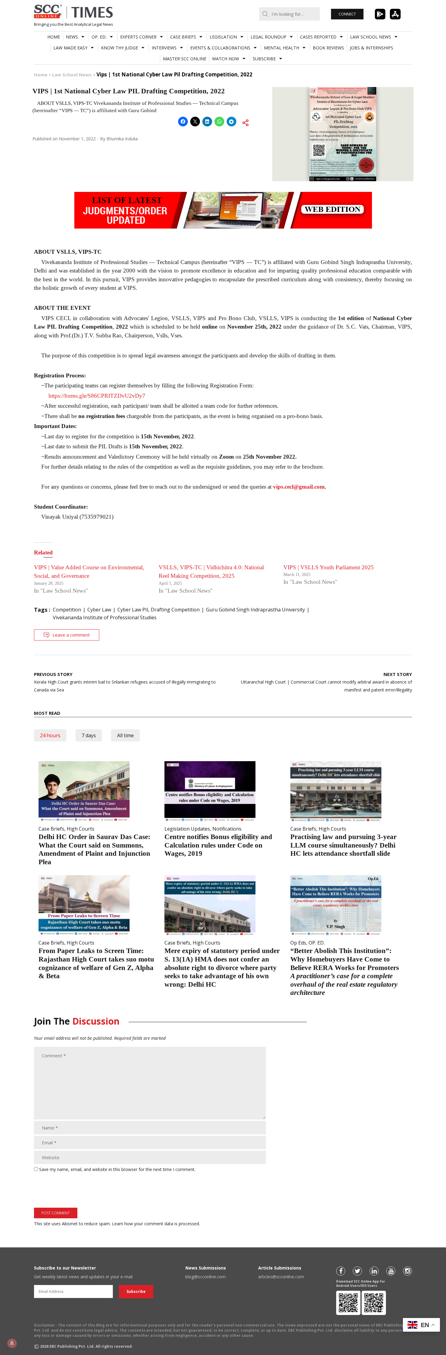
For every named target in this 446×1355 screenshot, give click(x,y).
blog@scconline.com (205, 1277)
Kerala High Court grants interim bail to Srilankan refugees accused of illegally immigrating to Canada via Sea (125, 682)
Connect (347, 14)
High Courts (80, 828)
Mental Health (281, 48)
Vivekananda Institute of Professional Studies (105, 617)
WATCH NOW (225, 59)
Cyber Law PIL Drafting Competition (158, 609)
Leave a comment (71, 635)
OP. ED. (99, 37)
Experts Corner (138, 37)
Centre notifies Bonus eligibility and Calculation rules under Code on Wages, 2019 (218, 845)
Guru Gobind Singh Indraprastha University (255, 609)
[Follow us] (340, 1271)
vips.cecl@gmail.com (299, 486)
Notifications (227, 828)
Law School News (370, 37)
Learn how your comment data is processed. (156, 1223)
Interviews (164, 48)
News (72, 37)
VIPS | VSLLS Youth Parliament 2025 (328, 567)
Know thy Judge (119, 48)
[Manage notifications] (12, 1343)
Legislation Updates (187, 828)
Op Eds (298, 942)
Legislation (223, 37)
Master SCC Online (184, 59)
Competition (67, 609)
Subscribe (264, 59)
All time (125, 735)
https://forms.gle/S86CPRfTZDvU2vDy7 (97, 396)
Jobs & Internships (371, 48)
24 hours (50, 735)
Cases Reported (318, 37)
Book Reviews (328, 48)
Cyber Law (99, 609)
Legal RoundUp (268, 37)
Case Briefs (183, 37)
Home (53, 37)
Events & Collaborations (220, 48)
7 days (89, 735)
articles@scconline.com (281, 1277)
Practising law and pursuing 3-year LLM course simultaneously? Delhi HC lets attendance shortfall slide (343, 845)
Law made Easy (70, 48)
